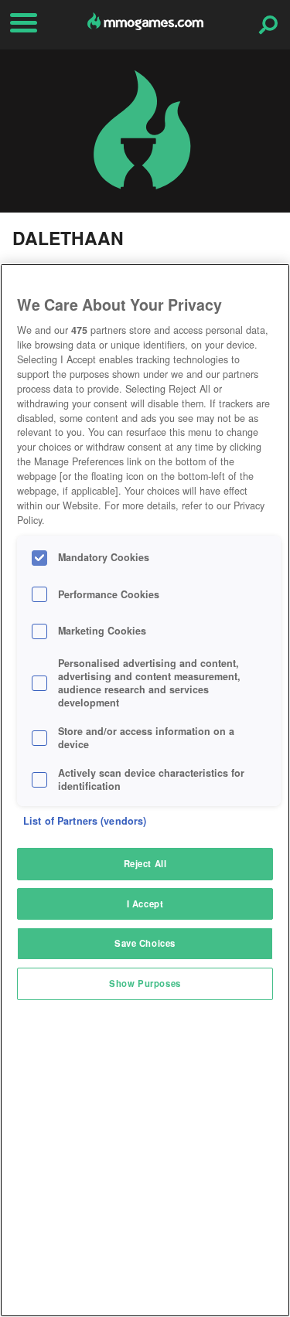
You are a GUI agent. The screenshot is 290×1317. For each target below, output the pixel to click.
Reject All (145, 863)
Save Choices (145, 943)
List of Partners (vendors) (84, 821)
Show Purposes (144, 983)
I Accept (145, 903)
